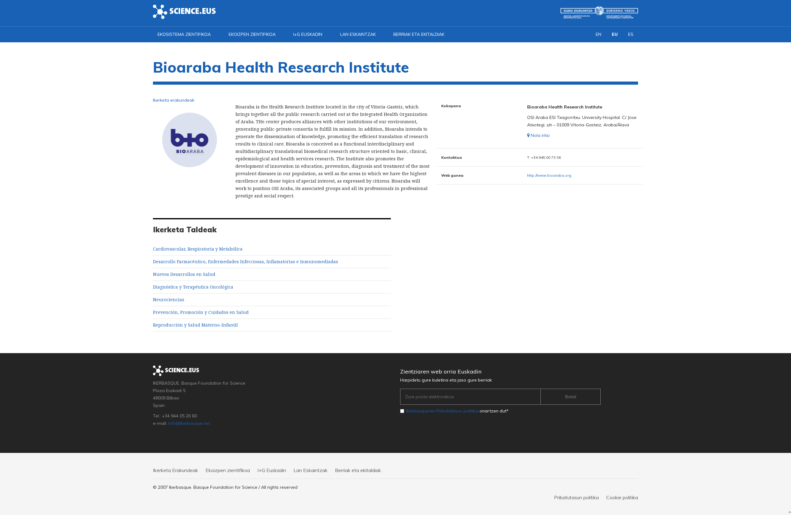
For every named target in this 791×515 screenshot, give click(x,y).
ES (630, 34)
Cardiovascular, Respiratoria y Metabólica (198, 249)
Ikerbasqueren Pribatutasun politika (442, 411)
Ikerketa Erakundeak (175, 470)
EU (615, 34)
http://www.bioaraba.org (549, 175)
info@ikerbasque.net (189, 423)
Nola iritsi (540, 135)
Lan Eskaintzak (358, 34)
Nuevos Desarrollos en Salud (184, 274)
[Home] (184, 11)
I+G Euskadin (307, 34)
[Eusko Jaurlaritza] (599, 12)
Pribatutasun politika (576, 497)
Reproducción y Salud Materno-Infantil (195, 325)
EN (598, 34)
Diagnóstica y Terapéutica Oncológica (193, 287)
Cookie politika (622, 497)
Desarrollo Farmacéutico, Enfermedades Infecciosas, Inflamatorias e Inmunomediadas (245, 261)
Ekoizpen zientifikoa (252, 34)
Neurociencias (168, 299)
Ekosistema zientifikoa (184, 34)
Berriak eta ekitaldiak (418, 34)
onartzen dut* (457, 411)
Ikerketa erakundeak (173, 100)
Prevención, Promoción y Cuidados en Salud (201, 312)
